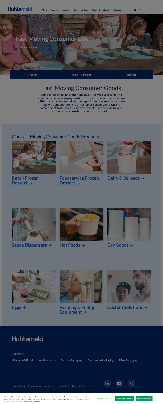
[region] (81, 398)
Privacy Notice (34, 401)
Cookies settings (104, 398)
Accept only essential (124, 398)
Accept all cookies (144, 398)
